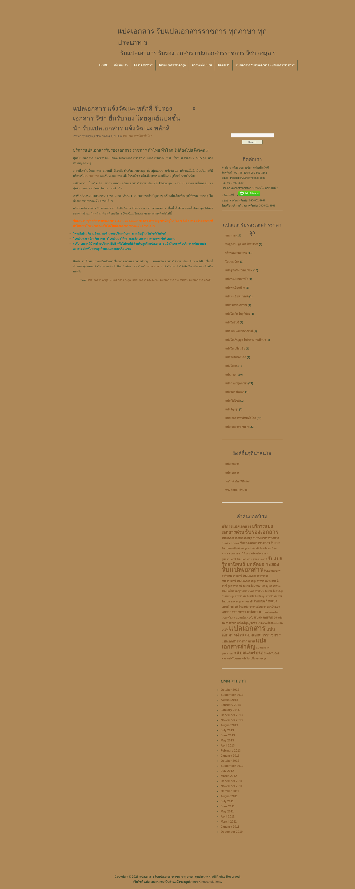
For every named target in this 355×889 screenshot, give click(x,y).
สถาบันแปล (273, 606)
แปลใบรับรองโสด (235, 357)
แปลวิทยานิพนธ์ (234, 392)
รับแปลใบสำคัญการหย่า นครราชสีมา (243, 591)
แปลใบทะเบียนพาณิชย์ (239, 331)
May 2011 (227, 811)
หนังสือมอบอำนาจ (236, 490)
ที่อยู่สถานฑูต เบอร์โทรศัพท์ (241, 244)
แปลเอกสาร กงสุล (120, 280)
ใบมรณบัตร (232, 261)
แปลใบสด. (231, 365)
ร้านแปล (259, 601)
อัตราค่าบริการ (143, 65)
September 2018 (232, 695)
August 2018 (229, 700)
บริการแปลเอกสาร (236, 252)
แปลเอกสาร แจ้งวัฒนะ (145, 280)
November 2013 (232, 720)
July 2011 (227, 801)
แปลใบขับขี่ (232, 322)
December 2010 (232, 831)
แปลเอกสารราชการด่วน (238, 641)
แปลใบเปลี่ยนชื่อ (235, 348)
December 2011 (231, 781)
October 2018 (230, 689)
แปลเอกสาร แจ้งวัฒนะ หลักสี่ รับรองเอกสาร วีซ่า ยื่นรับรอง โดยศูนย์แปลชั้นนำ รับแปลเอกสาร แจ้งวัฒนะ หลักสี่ (126, 118)
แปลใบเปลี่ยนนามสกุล (254, 658)
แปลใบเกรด (234, 658)
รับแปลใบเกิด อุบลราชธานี (261, 596)
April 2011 (227, 816)
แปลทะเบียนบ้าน (235, 287)
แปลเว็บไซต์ (232, 400)
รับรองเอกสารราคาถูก (172, 65)
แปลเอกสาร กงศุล (97, 280)
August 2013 (229, 725)
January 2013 (230, 755)
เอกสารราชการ (234, 612)
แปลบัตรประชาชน (236, 305)
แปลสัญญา (231, 409)
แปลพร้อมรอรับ (244, 617)
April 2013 (228, 745)
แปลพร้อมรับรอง (265, 617)
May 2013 (227, 740)
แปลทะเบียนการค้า (236, 278)
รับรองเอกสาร (261, 532)
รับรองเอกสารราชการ (255, 543)
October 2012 (230, 760)
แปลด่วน (254, 612)
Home (103, 65)
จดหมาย (230, 235)
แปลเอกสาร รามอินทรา (174, 280)
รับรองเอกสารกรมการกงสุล (237, 537)
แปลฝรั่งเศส (228, 617)
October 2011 (230, 791)
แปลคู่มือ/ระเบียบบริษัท (239, 270)
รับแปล (275, 543)
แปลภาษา (231, 374)
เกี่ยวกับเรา (121, 65)
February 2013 (231, 750)
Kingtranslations (210, 881)
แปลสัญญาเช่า (247, 623)
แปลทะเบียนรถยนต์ (236, 296)
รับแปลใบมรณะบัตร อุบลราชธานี (261, 585)
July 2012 (227, 771)
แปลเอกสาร (92, 176)
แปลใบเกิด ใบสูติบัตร (237, 313)
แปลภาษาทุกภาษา (236, 383)
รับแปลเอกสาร (153, 266)
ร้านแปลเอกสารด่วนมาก (252, 606)
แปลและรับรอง (251, 652)
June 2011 (228, 806)
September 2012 (232, 766)
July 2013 (227, 730)
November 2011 (231, 786)
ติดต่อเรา (223, 65)
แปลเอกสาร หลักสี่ (200, 280)
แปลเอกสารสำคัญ (244, 643)
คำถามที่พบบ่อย (202, 65)
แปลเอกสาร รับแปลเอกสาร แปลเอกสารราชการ (264, 65)
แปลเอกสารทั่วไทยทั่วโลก (137, 136)
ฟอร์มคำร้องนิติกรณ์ (237, 481)
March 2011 (229, 821)
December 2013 (232, 715)
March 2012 (229, 776)
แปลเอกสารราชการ (237, 426)
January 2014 (230, 710)
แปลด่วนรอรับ (270, 612)
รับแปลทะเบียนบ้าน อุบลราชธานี (240, 548)
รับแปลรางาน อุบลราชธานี (252, 559)
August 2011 (229, 796)
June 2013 (228, 735)
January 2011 (230, 826)
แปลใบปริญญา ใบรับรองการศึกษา (245, 339)
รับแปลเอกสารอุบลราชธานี (252, 580)
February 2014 (231, 705)
